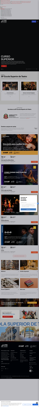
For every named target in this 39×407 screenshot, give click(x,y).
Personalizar (25, 404)
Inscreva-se (28, 209)
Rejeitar (30, 404)
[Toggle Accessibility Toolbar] (37, 403)
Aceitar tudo (35, 404)
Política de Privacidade (29, 204)
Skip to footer (2, 8)
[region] (19, 404)
